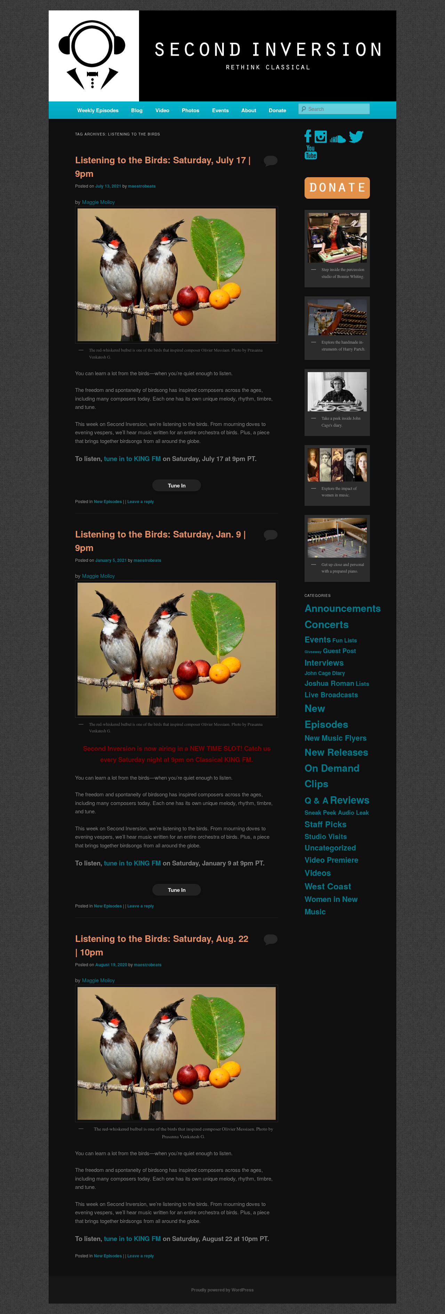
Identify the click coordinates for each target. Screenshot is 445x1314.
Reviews (350, 799)
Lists (362, 683)
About (248, 110)
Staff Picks (326, 824)
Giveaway (313, 651)
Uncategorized (330, 847)
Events (220, 110)
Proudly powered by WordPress (222, 1290)
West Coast (328, 886)
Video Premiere (331, 859)
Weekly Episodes (98, 110)
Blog (137, 110)
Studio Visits (326, 836)
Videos (318, 872)
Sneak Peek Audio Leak (337, 812)
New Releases (336, 751)
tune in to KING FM (132, 458)
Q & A (317, 800)
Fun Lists (344, 640)
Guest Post (339, 650)
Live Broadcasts (331, 694)
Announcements (343, 608)
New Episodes (108, 501)
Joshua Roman (329, 683)
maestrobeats (142, 186)
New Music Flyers (336, 737)
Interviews (324, 662)
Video (162, 110)
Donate (277, 110)
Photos (190, 110)
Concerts (327, 624)
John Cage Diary (325, 673)
